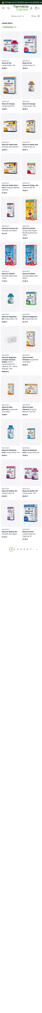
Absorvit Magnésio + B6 (10, 316)
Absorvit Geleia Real (10, 144)
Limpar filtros (7, 23)
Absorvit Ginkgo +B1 (30, 185)
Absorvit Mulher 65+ (9, 531)
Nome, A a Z (16, 16)
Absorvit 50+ (8, 63)
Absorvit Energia (8, 103)
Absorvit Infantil (29, 230)
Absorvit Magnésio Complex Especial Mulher (9, 362)
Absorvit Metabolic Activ (10, 450)
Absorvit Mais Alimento (30, 358)
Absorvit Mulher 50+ (9, 491)
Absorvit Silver (29, 532)
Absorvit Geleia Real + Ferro (11, 186)
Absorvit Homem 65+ (10, 228)
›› (36, 549)
